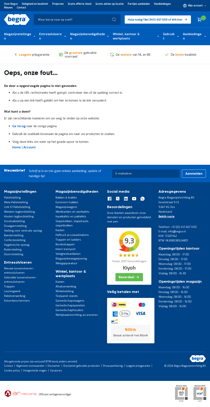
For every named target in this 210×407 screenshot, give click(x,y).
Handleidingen (162, 4)
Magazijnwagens (66, 207)
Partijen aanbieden (139, 4)
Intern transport (65, 249)
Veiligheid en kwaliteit (35, 4)
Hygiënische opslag (16, 245)
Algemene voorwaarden (30, 365)
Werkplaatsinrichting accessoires (77, 315)
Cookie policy (12, 370)
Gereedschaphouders (69, 310)
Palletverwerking (14, 296)
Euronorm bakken (67, 202)
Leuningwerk (12, 291)
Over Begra (11, 4)
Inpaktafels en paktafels (71, 216)
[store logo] (17, 19)
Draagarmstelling (15, 226)
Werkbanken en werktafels (72, 211)
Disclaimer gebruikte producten (81, 365)
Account (29, 147)
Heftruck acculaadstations (72, 235)
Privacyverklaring (113, 365)
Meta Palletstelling (16, 202)
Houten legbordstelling (19, 216)
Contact (21, 7)
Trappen (9, 286)
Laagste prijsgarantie (138, 365)
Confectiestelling (14, 240)
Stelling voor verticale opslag (23, 230)
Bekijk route (167, 216)
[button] (194, 5)
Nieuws (8, 7)
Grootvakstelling (14, 221)
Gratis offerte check (79, 4)
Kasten (60, 230)
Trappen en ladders (68, 239)
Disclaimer (54, 365)
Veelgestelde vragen (35, 370)
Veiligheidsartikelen (68, 254)
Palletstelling (12, 197)
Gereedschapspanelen (70, 305)
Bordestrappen (65, 244)
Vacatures (56, 370)
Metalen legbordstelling (19, 211)
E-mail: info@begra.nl (172, 231)
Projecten (58, 4)
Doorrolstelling (13, 254)
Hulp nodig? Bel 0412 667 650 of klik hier (155, 19)
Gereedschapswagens (70, 300)
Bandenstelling (13, 235)
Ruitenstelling (13, 249)
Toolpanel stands (67, 296)
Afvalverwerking (66, 286)
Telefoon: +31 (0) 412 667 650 (178, 227)
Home (16, 147)
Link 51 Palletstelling (17, 207)
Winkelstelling (65, 291)
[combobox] (77, 19)
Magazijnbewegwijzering (71, 258)
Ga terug (19, 126)
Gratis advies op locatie (110, 4)
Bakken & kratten (66, 197)
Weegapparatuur (66, 263)
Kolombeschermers (17, 300)
